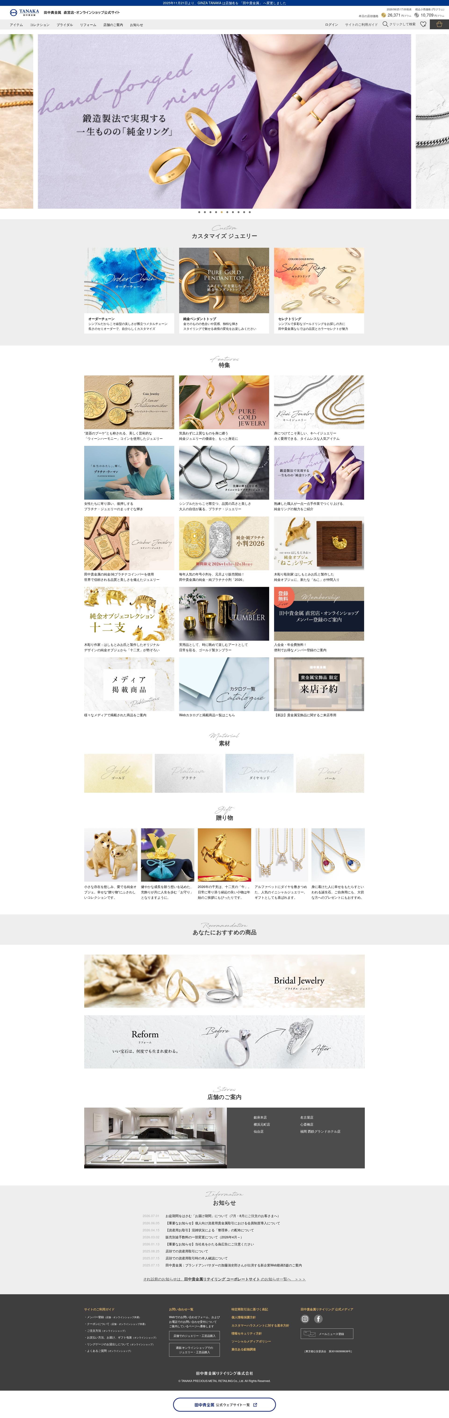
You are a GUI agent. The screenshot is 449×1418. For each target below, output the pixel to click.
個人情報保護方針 (244, 1317)
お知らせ (136, 24)
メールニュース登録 (331, 1334)
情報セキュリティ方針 (247, 1333)
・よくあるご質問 (108, 1351)
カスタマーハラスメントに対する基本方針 (260, 1325)
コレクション (40, 24)
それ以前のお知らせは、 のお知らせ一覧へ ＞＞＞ (224, 1279)
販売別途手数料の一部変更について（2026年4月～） (205, 1237)
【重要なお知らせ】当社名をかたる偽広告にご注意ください (210, 1244)
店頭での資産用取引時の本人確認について (197, 1258)
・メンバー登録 (112, 1317)
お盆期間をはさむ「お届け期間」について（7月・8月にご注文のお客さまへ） (223, 1215)
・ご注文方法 (105, 1330)
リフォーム (88, 24)
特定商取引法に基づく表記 (250, 1309)
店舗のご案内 (113, 24)
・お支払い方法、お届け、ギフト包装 (121, 1337)
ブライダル (65, 24)
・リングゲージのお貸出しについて (119, 1344)
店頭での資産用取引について (187, 1251)
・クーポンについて (115, 1324)
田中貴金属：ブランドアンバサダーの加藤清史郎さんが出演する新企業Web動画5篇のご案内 (234, 1265)
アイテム (16, 24)
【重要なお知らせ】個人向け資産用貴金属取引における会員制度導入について (223, 1223)
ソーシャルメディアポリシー (251, 1341)
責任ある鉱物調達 (244, 1349)
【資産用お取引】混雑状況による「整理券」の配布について (210, 1230)
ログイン (331, 24)
